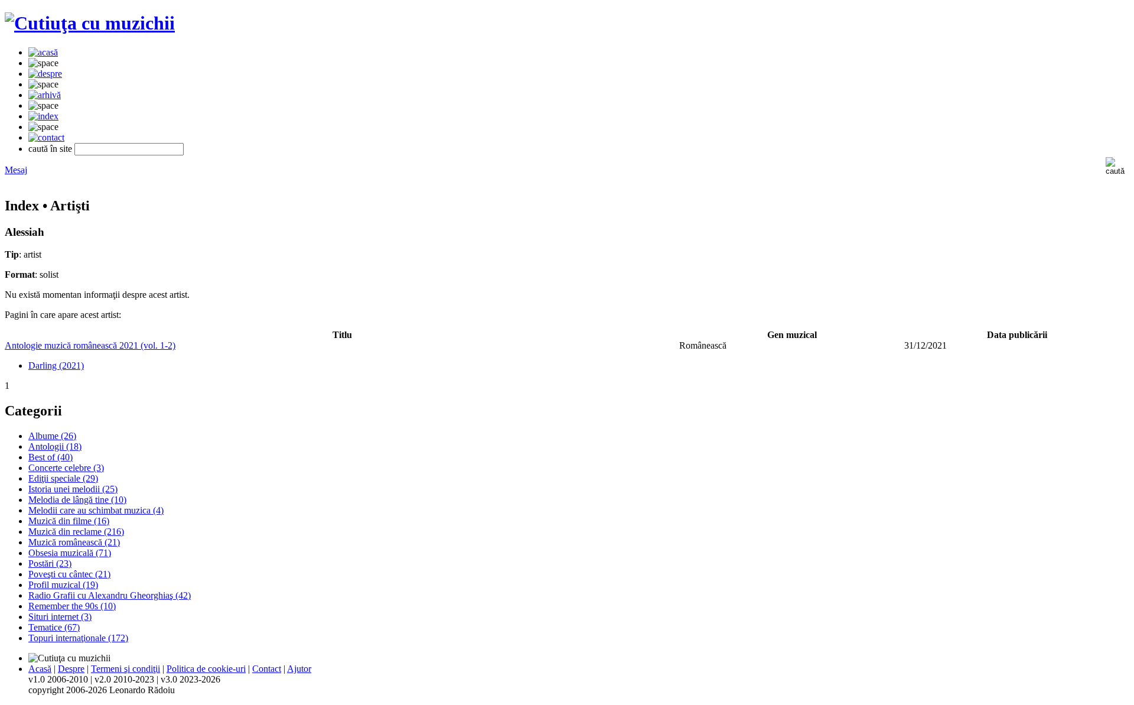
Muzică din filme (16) (68, 521)
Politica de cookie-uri (206, 669)
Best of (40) (50, 457)
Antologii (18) (55, 446)
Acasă (39, 669)
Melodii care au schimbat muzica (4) (96, 510)
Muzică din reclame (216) (76, 532)
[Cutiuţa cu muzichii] (90, 23)
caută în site (50, 149)
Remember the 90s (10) (72, 606)
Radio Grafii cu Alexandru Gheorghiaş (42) (109, 595)
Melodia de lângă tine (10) (77, 500)
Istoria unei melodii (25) (73, 489)
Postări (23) (49, 563)
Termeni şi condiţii (125, 669)
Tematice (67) (54, 627)
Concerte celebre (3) (66, 468)
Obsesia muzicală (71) (69, 553)
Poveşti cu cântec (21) (69, 574)
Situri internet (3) (60, 617)
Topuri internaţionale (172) (78, 638)
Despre (71, 669)
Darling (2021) (56, 365)
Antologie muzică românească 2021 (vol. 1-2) (90, 345)
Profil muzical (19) (63, 585)
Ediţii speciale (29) (63, 478)
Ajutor (299, 669)
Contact (266, 669)
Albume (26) (52, 436)
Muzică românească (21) (74, 542)
